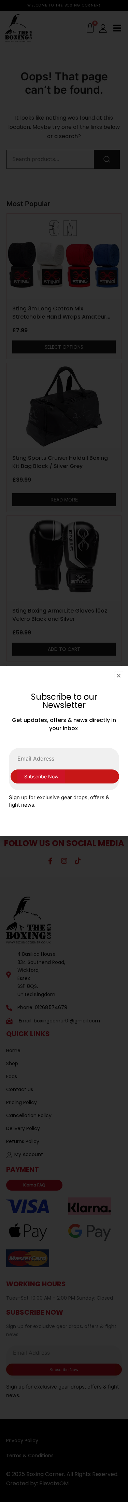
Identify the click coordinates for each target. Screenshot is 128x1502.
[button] (118, 675)
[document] (64, 751)
